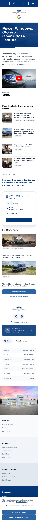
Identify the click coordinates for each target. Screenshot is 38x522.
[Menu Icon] (33, 3)
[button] (4, 3)
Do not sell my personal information (19, 506)
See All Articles (8, 174)
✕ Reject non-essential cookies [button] (19, 517)
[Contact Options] (24, 3)
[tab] (7, 341)
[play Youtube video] (19, 78)
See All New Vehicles (19, 291)
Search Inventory (19, 220)
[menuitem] (19, 426)
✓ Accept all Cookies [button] (19, 512)
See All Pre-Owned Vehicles (19, 296)
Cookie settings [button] (22, 502)
